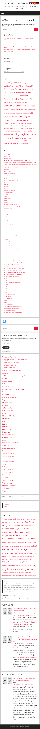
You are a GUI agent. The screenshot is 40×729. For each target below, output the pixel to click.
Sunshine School (8, 175)
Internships (6, 202)
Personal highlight (7, 429)
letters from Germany (21, 556)
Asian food (31, 519)
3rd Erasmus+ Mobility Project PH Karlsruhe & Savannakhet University (25, 622)
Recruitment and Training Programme (12, 235)
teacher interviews (21, 565)
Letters (4, 424)
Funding (5, 196)
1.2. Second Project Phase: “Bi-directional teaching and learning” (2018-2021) (20, 162)
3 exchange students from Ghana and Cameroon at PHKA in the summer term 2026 (25, 639)
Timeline (5, 300)
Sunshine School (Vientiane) (21, 131)
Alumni (5, 178)
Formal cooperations (8, 192)
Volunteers (5, 488)
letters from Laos (12, 125)
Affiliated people (7, 171)
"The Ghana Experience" (9, 365)
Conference (5, 378)
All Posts (5, 373)
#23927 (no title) (7, 158)
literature (18, 126)
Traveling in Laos (7, 483)
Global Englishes (7, 408)
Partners (5, 218)
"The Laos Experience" (9, 367)
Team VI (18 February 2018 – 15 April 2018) (13, 270)
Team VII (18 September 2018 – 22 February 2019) (14, 272)
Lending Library (8, 123)
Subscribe (6, 347)
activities (17, 83)
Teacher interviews (8, 456)
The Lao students (7, 469)
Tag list (5, 254)
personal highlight (13, 128)
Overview (6, 216)
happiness (31, 106)
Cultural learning (7, 381)
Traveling (5, 477)
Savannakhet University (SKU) (11, 443)
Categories (6, 184)
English (4, 400)
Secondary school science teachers (11, 252)
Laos (13, 120)
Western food (27, 143)
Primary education (7, 222)
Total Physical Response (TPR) (10, 572)
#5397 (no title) (7, 154)
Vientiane (15, 141)
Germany (5, 405)
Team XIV (6, 284)
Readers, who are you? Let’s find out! (12, 42)
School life (5, 445)
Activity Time (25, 83)
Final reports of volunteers (9, 190)
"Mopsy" (6, 83)
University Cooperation (9, 485)
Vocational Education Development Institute (13, 306)
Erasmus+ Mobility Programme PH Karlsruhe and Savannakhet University (18, 102)
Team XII (5, 280)
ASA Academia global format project (13, 376)
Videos (5, 302)
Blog (5, 182)
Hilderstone (8, 109)
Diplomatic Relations (15, 96)
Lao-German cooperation (10, 113)
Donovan (21, 726)
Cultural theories (7, 384)
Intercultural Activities (8, 416)
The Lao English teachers (9, 294)
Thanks (5, 292)
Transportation (6, 475)
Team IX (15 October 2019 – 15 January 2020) (13, 266)
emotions (24, 96)
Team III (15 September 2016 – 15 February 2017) (14, 262)
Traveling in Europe (8, 480)
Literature (6, 210)
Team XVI (6, 288)
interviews (14, 109)
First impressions (7, 402)
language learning (29, 109)
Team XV (6, 286)
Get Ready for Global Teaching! (26, 657)
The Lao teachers (7, 296)
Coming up (6, 186)
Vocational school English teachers (11, 308)
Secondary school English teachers (11, 247)
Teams (5, 290)
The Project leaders (8, 298)
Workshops (5, 491)
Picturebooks (6, 432)
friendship (21, 106)
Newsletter (6, 214)
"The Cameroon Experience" (10, 362)
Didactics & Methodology (10, 397)
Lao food (7, 120)
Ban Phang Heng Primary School (18, 86)
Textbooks (5, 467)
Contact (5, 188)
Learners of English (8, 208)
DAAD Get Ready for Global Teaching (13, 389)
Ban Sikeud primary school (9, 310)
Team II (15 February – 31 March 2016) (12, 260)
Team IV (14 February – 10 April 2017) (12, 264)
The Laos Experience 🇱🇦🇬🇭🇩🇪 (20, 3)
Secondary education (8, 245)
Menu (5, 13)
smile (5, 131)
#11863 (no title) (7, 156)
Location (5, 212)
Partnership (5, 426)
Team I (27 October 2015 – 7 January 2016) (13, 258)
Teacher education (8, 453)
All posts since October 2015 (10, 173)
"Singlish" (11, 83)
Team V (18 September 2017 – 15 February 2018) (14, 268)
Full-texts (6, 194)
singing (32, 128)
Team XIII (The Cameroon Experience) (12, 282)
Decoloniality (6, 394)
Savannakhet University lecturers (11, 243)
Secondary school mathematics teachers (12, 249)
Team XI (5, 278)
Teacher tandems (7, 256)
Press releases (7, 220)
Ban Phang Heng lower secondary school (13, 312)
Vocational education (8, 304)
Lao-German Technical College (10, 204)
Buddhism (7, 96)
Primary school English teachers (11, 224)
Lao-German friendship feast (22, 113)
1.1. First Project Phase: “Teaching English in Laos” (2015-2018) (17, 160)
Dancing (4, 392)
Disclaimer (7, 239)
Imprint (5, 200)
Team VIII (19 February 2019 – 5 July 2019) (13, 274)
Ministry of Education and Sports (16, 559)
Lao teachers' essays (24, 120)
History (4, 413)
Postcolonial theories (8, 435)
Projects (5, 231)
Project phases (7, 228)
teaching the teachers (13, 138)
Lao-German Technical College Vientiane (12, 206)
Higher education (7, 198)
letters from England (20, 123)
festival (15, 106)
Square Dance (11, 131)
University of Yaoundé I (20, 648)
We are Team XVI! (7, 43)
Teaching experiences (9, 461)
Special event (6, 451)
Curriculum (5, 386)
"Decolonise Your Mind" (9, 357)
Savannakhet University (9, 241)
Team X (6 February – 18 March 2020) (12, 276)
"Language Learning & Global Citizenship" (14, 360)
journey (20, 109)
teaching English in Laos (23, 134)
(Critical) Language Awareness (11, 370)
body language (26, 92)
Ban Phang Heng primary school (11, 180)
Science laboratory (25, 128)
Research (6, 237)
